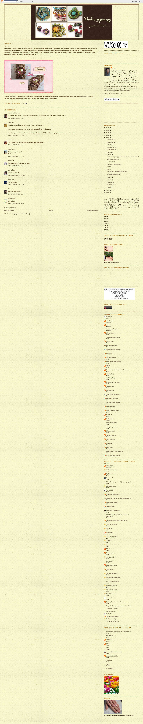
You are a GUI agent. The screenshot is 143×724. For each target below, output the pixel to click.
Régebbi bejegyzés (92, 210)
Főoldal (50, 210)
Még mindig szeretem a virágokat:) (117, 171)
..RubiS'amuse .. (111, 611)
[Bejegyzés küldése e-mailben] (25, 103)
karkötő (133, 201)
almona (108, 325)
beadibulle (109, 528)
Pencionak (13, 96)
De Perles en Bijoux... (112, 619)
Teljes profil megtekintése (113, 93)
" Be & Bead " (110, 594)
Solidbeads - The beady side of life (116, 520)
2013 (107, 127)
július (109, 152)
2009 (107, 137)
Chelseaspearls (110, 506)
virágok (133, 207)
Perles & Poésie (111, 557)
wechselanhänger (109, 209)
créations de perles (112, 589)
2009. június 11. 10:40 (16, 118)
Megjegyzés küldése (10, 207)
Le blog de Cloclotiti (112, 608)
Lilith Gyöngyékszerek (112, 394)
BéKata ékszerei (111, 333)
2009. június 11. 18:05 (16, 145)
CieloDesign (109, 561)
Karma (6, 46)
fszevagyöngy (110, 374)
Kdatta (108, 648)
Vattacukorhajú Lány (112, 656)
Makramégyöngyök (111, 345)
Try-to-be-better (110, 474)
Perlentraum (109, 569)
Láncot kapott (111, 161)
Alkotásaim (109, 644)
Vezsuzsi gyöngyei (111, 329)
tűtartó (125, 207)
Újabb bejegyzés (9, 210)
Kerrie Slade (109, 490)
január (109, 187)
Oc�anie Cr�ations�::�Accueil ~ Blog (118, 606)
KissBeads (109, 443)
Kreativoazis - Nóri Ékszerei (114, 451)
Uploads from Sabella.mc (113, 598)
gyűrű (135, 199)
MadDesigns (109, 465)
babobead (109, 414)
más (137, 202)
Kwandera (109, 660)
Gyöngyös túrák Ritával (113, 402)
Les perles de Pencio (112, 621)
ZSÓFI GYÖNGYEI (111, 423)
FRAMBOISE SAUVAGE (113, 577)
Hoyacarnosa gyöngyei (113, 337)
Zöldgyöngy (109, 419)
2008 (107, 190)
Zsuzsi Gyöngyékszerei (113, 455)
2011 (107, 132)
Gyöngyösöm (110, 390)
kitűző (106, 202)
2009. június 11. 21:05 (16, 156)
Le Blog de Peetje (111, 524)
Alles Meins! (109, 549)
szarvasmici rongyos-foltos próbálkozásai (118, 631)
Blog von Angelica (111, 573)
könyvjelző (114, 202)
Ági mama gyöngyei (112, 398)
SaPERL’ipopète (111, 486)
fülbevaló (115, 199)
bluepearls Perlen (111, 565)
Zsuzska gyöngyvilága (112, 382)
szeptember (111, 147)
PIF (130, 205)
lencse (131, 202)
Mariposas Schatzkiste (113, 510)
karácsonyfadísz (124, 201)
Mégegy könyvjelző (113, 159)
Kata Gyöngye (110, 386)
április (109, 179)
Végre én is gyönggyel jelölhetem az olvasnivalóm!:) (123, 157)
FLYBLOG (109, 540)
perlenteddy (109, 532)
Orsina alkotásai (111, 357)
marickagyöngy (110, 378)
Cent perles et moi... (112, 470)
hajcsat (105, 201)
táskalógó (116, 207)
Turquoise (109, 613)
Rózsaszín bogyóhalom (114, 164)
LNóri (9, 149)
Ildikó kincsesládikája (112, 410)
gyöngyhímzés (125, 199)
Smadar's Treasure (111, 478)
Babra (10, 189)
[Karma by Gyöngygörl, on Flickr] (28, 92)
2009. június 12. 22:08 (16, 175)
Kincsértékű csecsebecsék (114, 652)
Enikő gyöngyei (110, 406)
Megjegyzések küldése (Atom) (21, 214)
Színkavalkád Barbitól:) (114, 174)
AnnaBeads (109, 447)
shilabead (109, 316)
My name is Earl (85, 96)
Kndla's (10, 198)
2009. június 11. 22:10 (16, 166)
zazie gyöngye (110, 439)
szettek (106, 207)
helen (9, 122)
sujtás (135, 205)
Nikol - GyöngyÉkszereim (113, 361)
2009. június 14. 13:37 (16, 184)
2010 (107, 135)
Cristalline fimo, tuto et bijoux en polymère (119, 482)
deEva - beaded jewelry (113, 349)
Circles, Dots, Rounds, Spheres (115, 602)
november (110, 142)
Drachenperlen (110, 553)
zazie (9, 140)
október (109, 144)
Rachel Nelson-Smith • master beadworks (118, 498)
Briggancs (109, 353)
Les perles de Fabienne (113, 545)
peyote (124, 205)
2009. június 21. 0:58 (16, 203)
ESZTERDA (109, 635)
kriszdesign (109, 321)
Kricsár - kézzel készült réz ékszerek (117, 370)
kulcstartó (123, 202)
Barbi (9, 179)
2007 (107, 192)
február (109, 184)
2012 (107, 130)
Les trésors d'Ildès (111, 536)
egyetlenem (109, 668)
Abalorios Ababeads (112, 502)
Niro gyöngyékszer (111, 427)
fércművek (109, 639)
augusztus (110, 149)
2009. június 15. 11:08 (16, 194)
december (110, 139)
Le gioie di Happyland (112, 494)
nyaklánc (111, 205)
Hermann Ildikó (12, 113)
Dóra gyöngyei (110, 431)
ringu (107, 664)
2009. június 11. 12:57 (16, 135)
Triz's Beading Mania (112, 581)
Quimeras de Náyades (112, 616)
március (110, 182)
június (109, 154)
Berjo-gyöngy (110, 341)
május (109, 177)
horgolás (113, 201)
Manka (10, 160)
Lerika (10, 170)
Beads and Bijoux (111, 585)
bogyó (106, 199)
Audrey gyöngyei (111, 435)
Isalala (109, 166)
